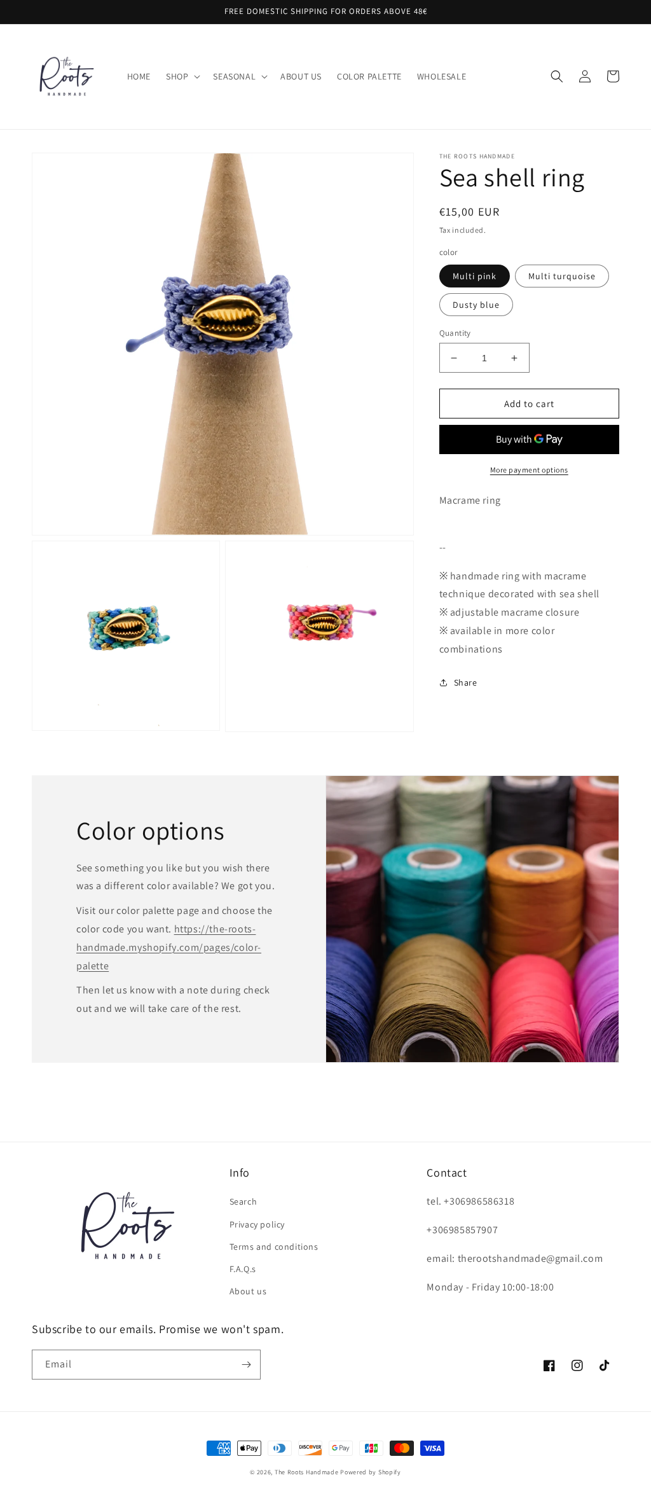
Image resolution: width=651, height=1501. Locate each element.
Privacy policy (257, 1224)
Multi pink (475, 276)
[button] (181, 76)
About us (248, 1291)
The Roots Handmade (307, 1472)
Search (243, 1201)
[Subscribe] (246, 1365)
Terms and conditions (274, 1246)
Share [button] (465, 682)
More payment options (529, 469)
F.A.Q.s (243, 1269)
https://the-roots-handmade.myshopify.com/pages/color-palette (168, 947)
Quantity (455, 333)
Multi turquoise (562, 276)
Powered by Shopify (370, 1472)
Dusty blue (476, 304)
